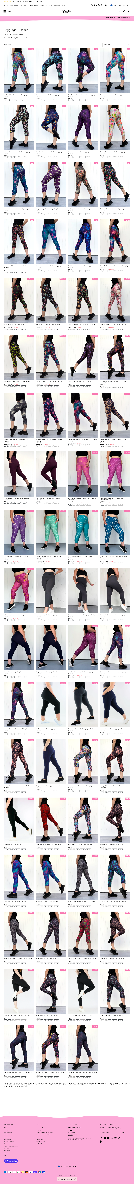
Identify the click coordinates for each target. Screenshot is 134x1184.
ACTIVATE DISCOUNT (66, 1179)
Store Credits (43, 5)
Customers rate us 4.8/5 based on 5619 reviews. (28, 1)
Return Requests (8, 1137)
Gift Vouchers (25, 5)
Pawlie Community (15, 5)
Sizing (63, 5)
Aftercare (6, 1143)
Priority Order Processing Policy (44, 1132)
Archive (6, 1153)
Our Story (6, 1148)
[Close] (74, 1179)
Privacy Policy (39, 1139)
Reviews (6, 5)
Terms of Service (40, 1141)
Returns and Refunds (41, 1127)
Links (5, 1155)
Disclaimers (39, 1137)
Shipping (38, 1130)
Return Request (34, 5)
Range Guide (57, 5)
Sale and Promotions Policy (43, 1134)
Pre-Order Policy (40, 1143)
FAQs (50, 5)
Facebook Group (8, 1132)
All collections (7, 1150)
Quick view (19, 91)
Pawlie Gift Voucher (9, 1141)
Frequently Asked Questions (11, 1146)
